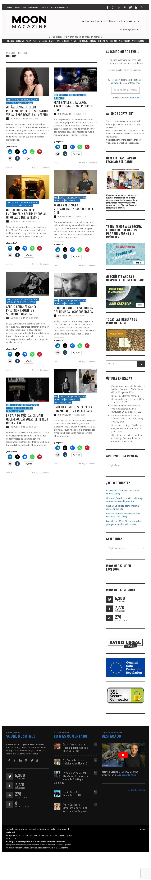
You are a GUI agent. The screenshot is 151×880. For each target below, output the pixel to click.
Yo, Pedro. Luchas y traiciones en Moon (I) (75, 761)
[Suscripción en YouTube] (109, 618)
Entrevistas (11, 103)
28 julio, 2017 (32, 318)
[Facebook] (107, 7)
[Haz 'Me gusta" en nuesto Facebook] (109, 608)
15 (95, 804)
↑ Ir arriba (141, 829)
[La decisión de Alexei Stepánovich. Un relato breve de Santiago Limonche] (57, 774)
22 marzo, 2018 (80, 114)
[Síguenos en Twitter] (109, 599)
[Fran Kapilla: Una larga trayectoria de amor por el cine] (75, 79)
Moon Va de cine (29, 302)
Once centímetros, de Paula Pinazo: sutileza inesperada (73, 409)
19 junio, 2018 (32, 118)
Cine (8, 100)
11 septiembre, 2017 (34, 221)
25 (95, 744)
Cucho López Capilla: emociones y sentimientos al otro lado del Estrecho (26, 214)
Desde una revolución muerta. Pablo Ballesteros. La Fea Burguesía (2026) (125, 408)
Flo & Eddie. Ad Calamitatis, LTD (72, 793)
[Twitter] (130, 7)
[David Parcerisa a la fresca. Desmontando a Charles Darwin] (57, 745)
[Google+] (113, 7)
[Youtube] (136, 7)
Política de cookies (136, 789)
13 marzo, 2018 (80, 216)
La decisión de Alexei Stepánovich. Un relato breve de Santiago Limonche (71, 777)
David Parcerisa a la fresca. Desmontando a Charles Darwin (75, 748)
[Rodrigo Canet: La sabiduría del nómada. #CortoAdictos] (75, 284)
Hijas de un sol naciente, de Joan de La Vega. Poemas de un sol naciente (126, 438)
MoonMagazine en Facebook (118, 567)
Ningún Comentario (41, 167)
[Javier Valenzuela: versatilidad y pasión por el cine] (75, 182)
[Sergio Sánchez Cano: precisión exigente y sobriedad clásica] (27, 283)
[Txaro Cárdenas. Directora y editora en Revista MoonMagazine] (57, 806)
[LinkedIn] (119, 7)
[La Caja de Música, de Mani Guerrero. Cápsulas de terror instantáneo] (27, 389)
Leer (8, 167)
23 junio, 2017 (80, 315)
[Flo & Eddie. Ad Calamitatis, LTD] (57, 793)
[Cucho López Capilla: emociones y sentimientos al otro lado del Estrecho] (27, 186)
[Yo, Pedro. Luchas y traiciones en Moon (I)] (57, 761)
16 (95, 760)
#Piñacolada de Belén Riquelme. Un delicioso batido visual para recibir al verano (27, 111)
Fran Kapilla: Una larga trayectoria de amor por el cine (73, 106)
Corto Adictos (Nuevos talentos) (25, 100)
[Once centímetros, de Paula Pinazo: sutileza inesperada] (75, 380)
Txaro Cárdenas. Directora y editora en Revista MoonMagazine (75, 808)
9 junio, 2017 (79, 414)
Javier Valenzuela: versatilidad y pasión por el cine (73, 209)
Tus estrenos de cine (62, 403)
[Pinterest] (124, 7)
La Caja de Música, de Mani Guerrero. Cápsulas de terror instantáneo (27, 419)
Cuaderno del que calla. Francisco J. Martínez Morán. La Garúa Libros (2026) (128, 389)
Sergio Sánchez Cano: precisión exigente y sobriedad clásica (21, 310)
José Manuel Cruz (25, 103)
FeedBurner (134, 97)
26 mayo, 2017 (32, 427)
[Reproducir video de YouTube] (123, 755)
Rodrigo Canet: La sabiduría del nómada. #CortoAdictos (73, 310)
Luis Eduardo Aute (126, 774)
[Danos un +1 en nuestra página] (9, 804)
